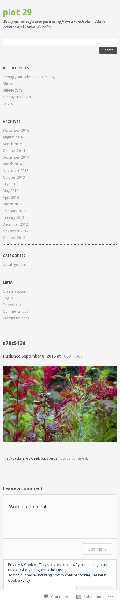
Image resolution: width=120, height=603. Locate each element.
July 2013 (10, 184)
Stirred (8, 84)
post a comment (74, 458)
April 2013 (11, 198)
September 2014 (16, 157)
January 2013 (13, 218)
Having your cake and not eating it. (31, 77)
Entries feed (12, 305)
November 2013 (16, 171)
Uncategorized (14, 265)
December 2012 (15, 224)
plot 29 (17, 12)
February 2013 (14, 211)
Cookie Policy (19, 581)
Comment (97, 548)
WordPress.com (16, 318)
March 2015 (12, 144)
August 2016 (13, 137)
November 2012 (16, 231)
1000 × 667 (72, 356)
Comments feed (15, 312)
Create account (15, 291)
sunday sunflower (17, 97)
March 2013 (12, 204)
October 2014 (14, 151)
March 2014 (12, 164)
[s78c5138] (60, 440)
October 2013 (14, 177)
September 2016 (16, 131)
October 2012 (14, 238)
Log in (8, 298)
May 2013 (11, 191)
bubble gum (12, 90)
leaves (8, 104)
